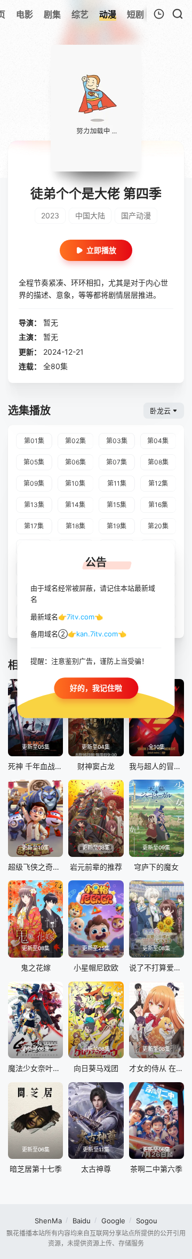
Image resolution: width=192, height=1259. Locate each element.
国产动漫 (136, 215)
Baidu (82, 1220)
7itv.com (80, 616)
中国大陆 (90, 215)
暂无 (50, 322)
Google (113, 1220)
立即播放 (101, 250)
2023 (50, 215)
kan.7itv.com (97, 634)
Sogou (146, 1220)
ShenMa (48, 1220)
